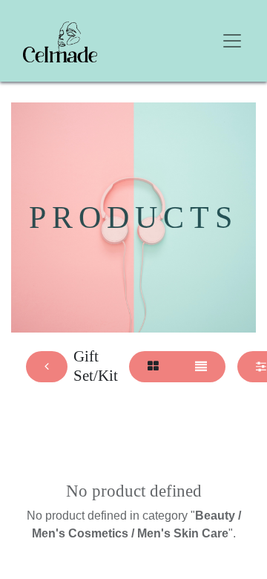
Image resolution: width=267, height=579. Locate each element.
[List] (201, 366)
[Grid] (153, 366)
